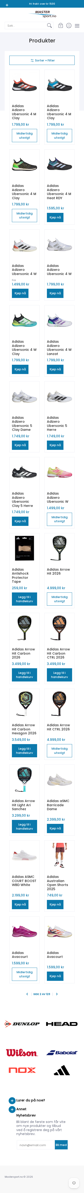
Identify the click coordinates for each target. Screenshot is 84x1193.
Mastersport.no (14, 1177)
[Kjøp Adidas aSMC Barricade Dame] (59, 779)
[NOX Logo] (22, 1070)
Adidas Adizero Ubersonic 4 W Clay (24, 347)
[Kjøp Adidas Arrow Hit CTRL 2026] (59, 703)
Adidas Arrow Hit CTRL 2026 (58, 727)
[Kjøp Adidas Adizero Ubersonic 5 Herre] (59, 396)
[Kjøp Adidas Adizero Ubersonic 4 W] (24, 244)
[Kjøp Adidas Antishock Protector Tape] (24, 548)
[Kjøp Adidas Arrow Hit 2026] (59, 548)
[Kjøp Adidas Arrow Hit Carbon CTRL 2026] (59, 627)
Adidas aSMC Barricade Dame (58, 805)
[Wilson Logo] (22, 1053)
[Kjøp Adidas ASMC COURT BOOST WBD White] (24, 855)
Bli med (61, 1145)
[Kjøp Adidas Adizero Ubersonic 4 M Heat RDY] (59, 164)
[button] (60, 25)
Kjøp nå (55, 217)
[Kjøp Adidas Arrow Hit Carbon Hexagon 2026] (24, 703)
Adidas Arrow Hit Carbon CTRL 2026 (58, 653)
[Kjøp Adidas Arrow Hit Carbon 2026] (24, 627)
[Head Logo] (61, 1024)
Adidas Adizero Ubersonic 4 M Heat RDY (59, 191)
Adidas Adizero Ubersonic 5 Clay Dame (22, 423)
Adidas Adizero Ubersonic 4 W (24, 269)
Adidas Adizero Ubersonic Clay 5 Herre (22, 499)
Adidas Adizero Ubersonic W (57, 497)
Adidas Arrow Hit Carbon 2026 (23, 653)
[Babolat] (61, 1053)
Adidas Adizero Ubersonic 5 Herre (57, 423)
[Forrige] (27, 994)
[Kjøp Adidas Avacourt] (24, 931)
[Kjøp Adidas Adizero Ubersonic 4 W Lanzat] (59, 320)
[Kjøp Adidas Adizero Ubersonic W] (59, 472)
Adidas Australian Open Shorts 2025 (57, 882)
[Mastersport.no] (42, 14)
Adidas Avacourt (20, 954)
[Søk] (49, 25)
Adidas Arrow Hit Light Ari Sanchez (23, 805)
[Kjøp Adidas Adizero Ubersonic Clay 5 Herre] (24, 472)
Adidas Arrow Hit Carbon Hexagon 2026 (24, 729)
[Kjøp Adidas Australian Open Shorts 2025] (59, 855)
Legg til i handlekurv (24, 599)
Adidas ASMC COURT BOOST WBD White (24, 880)
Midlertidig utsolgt (25, 135)
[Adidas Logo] (61, 1070)
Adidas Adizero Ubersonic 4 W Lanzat (59, 347)
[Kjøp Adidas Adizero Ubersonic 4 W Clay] (24, 320)
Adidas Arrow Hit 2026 (58, 571)
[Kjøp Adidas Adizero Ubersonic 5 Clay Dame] (24, 396)
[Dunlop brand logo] (22, 1024)
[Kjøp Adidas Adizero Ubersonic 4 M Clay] (24, 84)
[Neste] (56, 994)
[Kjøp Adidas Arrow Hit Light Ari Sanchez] (24, 779)
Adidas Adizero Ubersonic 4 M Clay (24, 112)
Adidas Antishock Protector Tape (20, 575)
